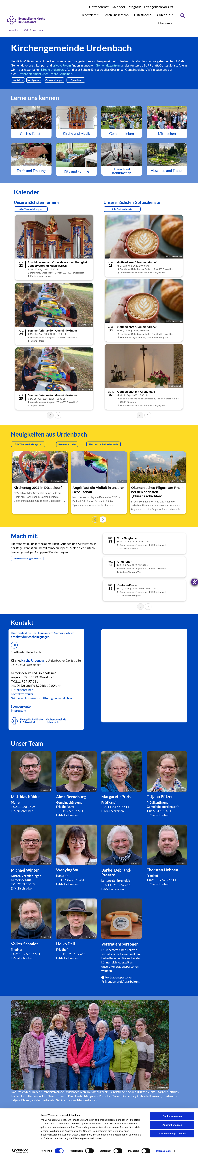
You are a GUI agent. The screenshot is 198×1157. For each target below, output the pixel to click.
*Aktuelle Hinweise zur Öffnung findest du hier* (42, 698)
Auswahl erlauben (172, 1125)
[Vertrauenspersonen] (121, 918)
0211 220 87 (22, 806)
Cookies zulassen (172, 1116)
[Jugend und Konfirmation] (121, 154)
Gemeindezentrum (108, 65)
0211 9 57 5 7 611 (116, 806)
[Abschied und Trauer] (167, 154)
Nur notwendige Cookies (172, 1133)
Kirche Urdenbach (53, 69)
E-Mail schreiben (22, 690)
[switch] (89, 1150)
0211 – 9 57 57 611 (117, 885)
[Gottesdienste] (31, 117)
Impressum (18, 710)
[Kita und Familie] (76, 155)
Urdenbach (37, 30)
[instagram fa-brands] (14, 645)
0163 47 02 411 (160, 811)
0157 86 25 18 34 (71, 880)
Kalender (118, 7)
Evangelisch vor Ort (158, 7)
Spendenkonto (21, 706)
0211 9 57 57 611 (71, 811)
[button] (18, 80)
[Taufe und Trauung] (31, 154)
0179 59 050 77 (24, 884)
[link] (89, 15)
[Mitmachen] (167, 117)
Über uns (164, 23)
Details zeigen (163, 1151)
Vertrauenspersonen (125, 966)
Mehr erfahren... (88, 1100)
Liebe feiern (89, 15)
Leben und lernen (115, 15)
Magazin (135, 7)
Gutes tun (164, 15)
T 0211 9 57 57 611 (24, 681)
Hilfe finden (142, 15)
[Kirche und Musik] (76, 117)
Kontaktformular (22, 694)
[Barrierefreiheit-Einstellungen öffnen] (194, 582)
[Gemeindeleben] (121, 117)
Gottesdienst (99, 7)
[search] (182, 15)
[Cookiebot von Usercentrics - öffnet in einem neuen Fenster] (20, 1151)
